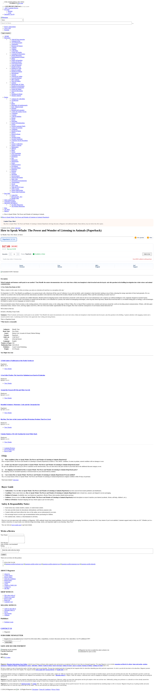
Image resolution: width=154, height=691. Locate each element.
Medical (13, 148)
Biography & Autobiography (19, 105)
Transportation (15, 182)
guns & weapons (77, 665)
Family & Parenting (16, 60)
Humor (13, 136)
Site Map (6, 588)
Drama (13, 119)
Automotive (14, 44)
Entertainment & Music (18, 57)
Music (13, 150)
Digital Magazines (16, 55)
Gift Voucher (8, 613)
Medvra (6, 211)
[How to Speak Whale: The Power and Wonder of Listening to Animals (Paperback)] (25, 217)
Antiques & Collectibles (18, 99)
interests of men (25, 683)
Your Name (4, 535)
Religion (13, 171)
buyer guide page (16, 525)
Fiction (13, 124)
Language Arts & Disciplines (19, 140)
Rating (2, 546)
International (14, 73)
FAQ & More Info (9, 449)
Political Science (16, 164)
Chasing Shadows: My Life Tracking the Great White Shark (19, 434)
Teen (12, 92)
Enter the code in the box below (11, 550)
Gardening (14, 129)
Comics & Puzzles (16, 52)
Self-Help (14, 174)
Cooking (13, 115)
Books (6, 97)
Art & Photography (16, 42)
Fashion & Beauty (16, 62)
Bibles (13, 103)
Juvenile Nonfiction (16, 139)
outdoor (145, 664)
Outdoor (13, 83)
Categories (7, 582)
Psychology (14, 166)
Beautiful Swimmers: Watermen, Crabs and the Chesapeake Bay (20, 404)
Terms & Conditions (10, 579)
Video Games (15, 188)
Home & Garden (16, 70)
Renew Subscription (10, 26)
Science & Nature (16, 89)
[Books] (133, 23)
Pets (12, 158)
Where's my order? (9, 597)
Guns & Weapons (16, 65)
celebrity (40, 665)
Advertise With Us (9, 610)
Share (150, 237)
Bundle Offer (15, 198)
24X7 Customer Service (11, 8)
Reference (14, 169)
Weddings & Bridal (16, 94)
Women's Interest (16, 95)
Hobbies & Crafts (16, 68)
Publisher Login (8, 622)
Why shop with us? (9, 595)
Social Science (15, 176)
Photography (15, 161)
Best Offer (7, 193)
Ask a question (140, 237)
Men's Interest (15, 79)
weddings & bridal (98, 665)
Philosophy (14, 160)
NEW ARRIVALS (9, 200)
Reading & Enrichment (17, 86)
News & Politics (16, 81)
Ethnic (13, 58)
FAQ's (6, 612)
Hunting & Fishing (16, 71)
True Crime (14, 185)
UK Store (7, 209)
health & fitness (47, 665)
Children (13, 49)
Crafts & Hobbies (16, 116)
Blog (5, 208)
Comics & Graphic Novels (18, 111)
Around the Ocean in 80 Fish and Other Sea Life (15, 390)
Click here (16, 480)
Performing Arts (15, 155)
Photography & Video (17, 84)
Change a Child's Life (10, 585)
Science (13, 172)
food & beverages (57, 665)
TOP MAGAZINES (10, 201)
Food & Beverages (16, 63)
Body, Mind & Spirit (17, 107)
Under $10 (14, 195)
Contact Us (7, 587)
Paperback (9, 239)
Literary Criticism (16, 145)
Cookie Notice (8, 575)
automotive (4, 665)
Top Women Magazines (18, 206)
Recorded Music (16, 168)
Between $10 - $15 (16, 196)
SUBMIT (3, 554)
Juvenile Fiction (15, 137)
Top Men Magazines (17, 205)
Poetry (13, 163)
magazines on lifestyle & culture (123, 664)
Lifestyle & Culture (16, 76)
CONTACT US (6, 628)
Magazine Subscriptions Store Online (17, 664)
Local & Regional (16, 78)
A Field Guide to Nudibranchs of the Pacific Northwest (17, 360)
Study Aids (14, 179)
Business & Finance (17, 46)
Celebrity (14, 47)
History (13, 132)
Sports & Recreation (17, 91)
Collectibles (14, 50)
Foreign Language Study (18, 126)
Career (6, 583)
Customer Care (8, 602)
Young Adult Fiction (17, 190)
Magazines (7, 38)
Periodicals (14, 156)
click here (17, 228)
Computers (14, 113)
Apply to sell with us (10, 608)
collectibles (34, 665)
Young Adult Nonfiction (18, 192)
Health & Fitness (16, 66)
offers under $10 (40, 669)
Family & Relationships (18, 123)
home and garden (137, 664)
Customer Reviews (9, 448)
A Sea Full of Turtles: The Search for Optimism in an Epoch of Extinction (23, 375)
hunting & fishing (87, 665)
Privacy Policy (8, 577)
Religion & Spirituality (17, 87)
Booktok (6, 30)
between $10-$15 (49, 669)
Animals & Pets (15, 41)
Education (14, 121)
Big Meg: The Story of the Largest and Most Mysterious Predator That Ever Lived (26, 419)
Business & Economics (17, 110)
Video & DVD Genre (17, 187)
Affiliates (6, 615)
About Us (7, 574)
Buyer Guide (8, 451)
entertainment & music (24, 665)
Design (13, 118)
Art (12, 102)
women (34, 683)
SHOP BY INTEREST (11, 203)
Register (10, 11)
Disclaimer (35, 689)
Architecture (14, 100)
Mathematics (15, 147)
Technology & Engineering (19, 180)
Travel (13, 184)
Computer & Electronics (18, 54)
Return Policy (8, 580)
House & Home (15, 134)
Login (9, 13)
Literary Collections (17, 144)
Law (12, 142)
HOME (6, 36)
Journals (13, 75)
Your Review (4, 542)
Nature (13, 152)
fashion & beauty (67, 665)
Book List (7, 600)
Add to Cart (147, 254)
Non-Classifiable (16, 153)
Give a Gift (7, 28)
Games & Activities (16, 127)
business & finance (12, 665)
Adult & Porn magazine (18, 39)
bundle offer (60, 669)
